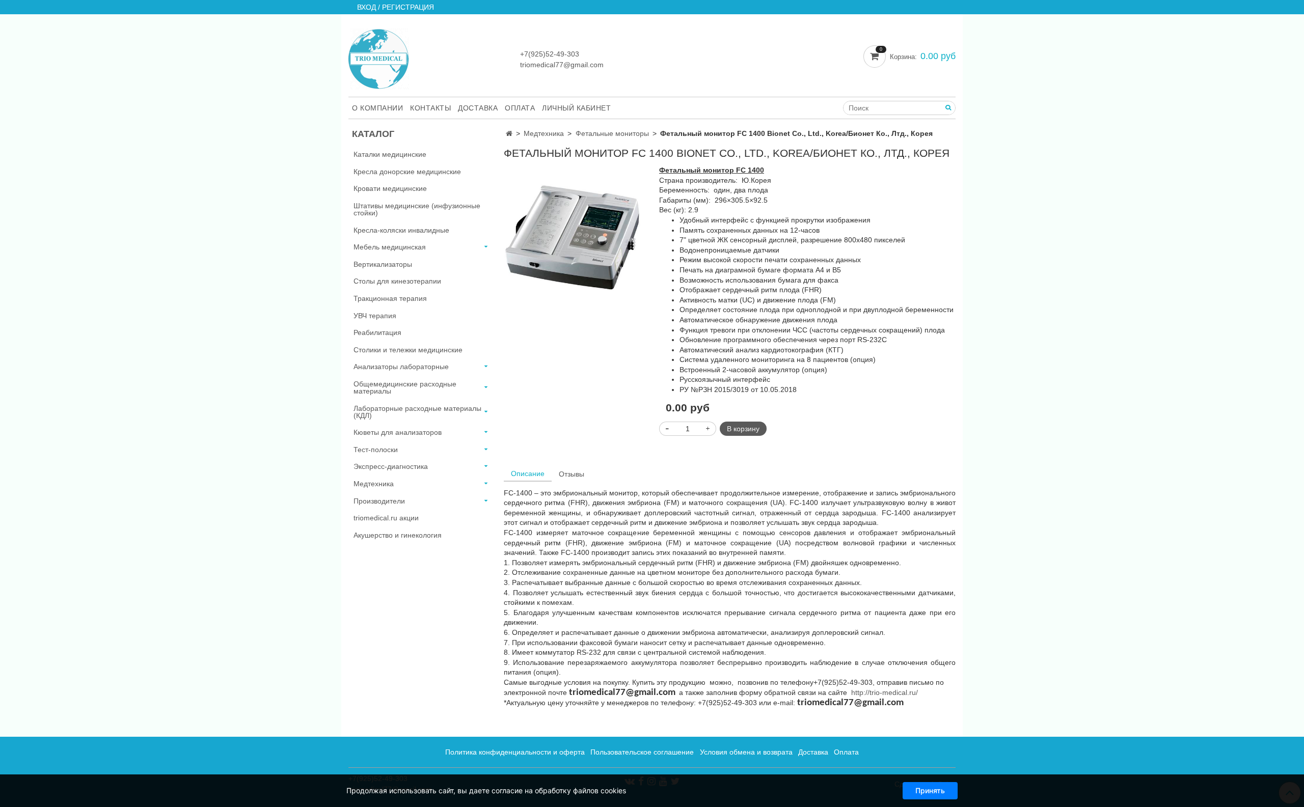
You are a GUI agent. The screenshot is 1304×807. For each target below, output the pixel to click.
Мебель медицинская (390, 247)
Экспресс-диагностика (391, 466)
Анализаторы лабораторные (401, 367)
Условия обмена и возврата (746, 752)
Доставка (478, 108)
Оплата (520, 108)
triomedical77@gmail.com (562, 65)
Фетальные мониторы (612, 133)
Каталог (373, 134)
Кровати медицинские (390, 188)
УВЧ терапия (375, 316)
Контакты (430, 108)
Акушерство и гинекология (398, 535)
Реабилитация (377, 332)
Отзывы (571, 474)
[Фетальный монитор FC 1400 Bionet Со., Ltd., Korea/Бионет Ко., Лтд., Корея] (574, 234)
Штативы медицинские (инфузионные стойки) (417, 209)
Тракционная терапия (390, 298)
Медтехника (544, 133)
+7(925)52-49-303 (549, 54)
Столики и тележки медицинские (408, 350)
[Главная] (509, 133)
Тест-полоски (376, 450)
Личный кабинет (576, 108)
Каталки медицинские (390, 154)
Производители (379, 501)
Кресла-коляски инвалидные (401, 230)
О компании (377, 108)
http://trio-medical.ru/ (884, 692)
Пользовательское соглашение (642, 752)
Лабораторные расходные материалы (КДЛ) (417, 412)
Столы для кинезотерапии (397, 281)
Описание (528, 473)
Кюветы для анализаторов (398, 432)
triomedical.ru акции (386, 518)
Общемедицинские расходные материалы (405, 387)
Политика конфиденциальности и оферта (515, 752)
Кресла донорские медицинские (407, 172)
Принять (930, 790)
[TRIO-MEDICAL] (378, 56)
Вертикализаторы (383, 264)
